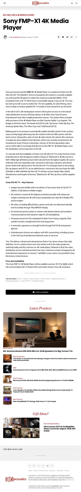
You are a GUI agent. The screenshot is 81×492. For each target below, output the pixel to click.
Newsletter (60, 470)
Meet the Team (43, 470)
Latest (25, 279)
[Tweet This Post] (63, 37)
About (30, 470)
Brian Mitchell (15, 37)
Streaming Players (58, 279)
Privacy (66, 470)
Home (19, 279)
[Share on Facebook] (59, 37)
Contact (35, 470)
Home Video (34, 279)
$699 (65, 264)
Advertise (52, 470)
